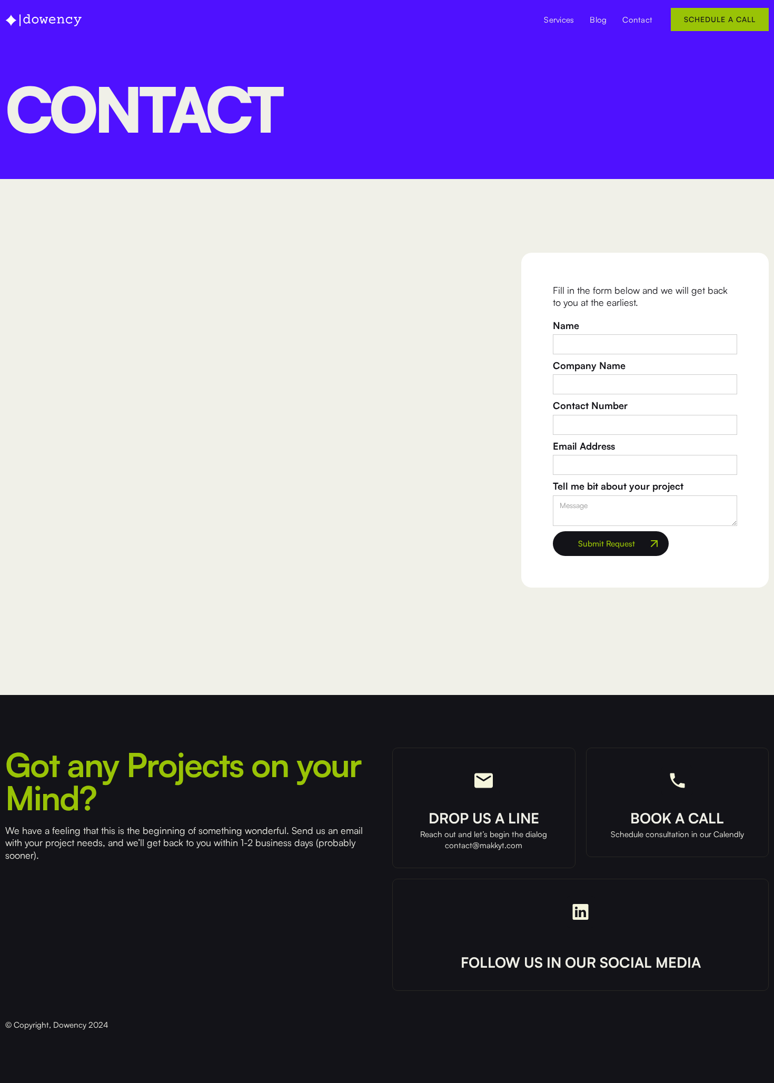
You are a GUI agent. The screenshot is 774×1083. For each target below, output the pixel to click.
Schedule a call (720, 19)
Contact (637, 20)
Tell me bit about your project (618, 486)
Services (559, 20)
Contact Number (590, 405)
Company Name (589, 365)
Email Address (584, 446)
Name (566, 325)
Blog (598, 20)
